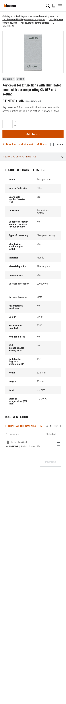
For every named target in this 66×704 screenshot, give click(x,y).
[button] (48, 5)
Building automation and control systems (35, 16)
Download (50, 461)
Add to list (33, 134)
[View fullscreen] (58, 68)
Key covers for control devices (35, 23)
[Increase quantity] (15, 122)
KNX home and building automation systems (23, 19)
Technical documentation (23, 426)
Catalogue (7, 16)
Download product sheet (19, 144)
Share (43, 144)
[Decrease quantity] (15, 126)
